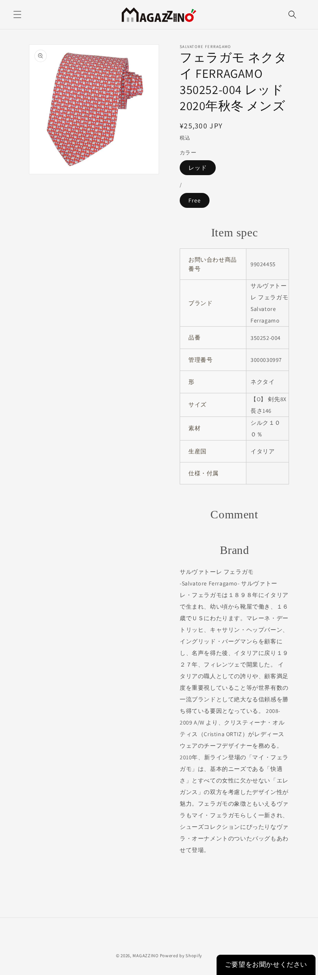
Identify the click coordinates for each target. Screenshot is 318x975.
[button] (17, 14)
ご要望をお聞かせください (266, 964)
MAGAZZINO (145, 955)
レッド (197, 167)
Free (194, 200)
